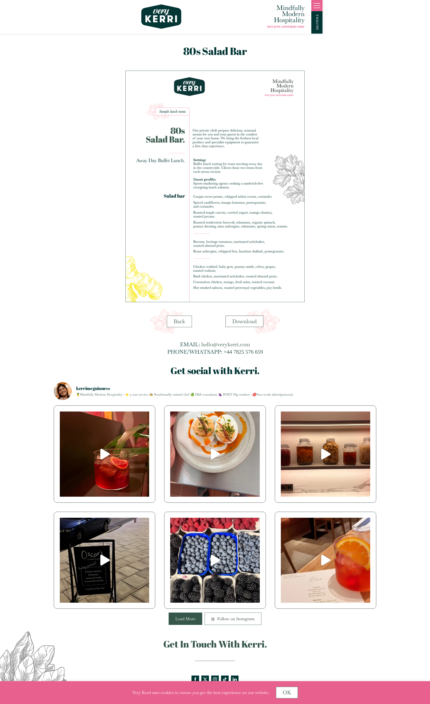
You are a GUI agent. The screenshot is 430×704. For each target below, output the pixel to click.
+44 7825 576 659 (243, 352)
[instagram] (215, 679)
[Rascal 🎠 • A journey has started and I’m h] (215, 454)
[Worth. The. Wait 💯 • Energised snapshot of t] (215, 560)
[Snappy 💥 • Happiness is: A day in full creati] (104, 560)
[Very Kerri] (161, 7)
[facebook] (195, 679)
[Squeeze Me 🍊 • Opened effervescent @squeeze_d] (104, 454)
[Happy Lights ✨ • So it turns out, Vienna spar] (325, 454)
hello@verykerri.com (225, 344)
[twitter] (205, 679)
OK (287, 692)
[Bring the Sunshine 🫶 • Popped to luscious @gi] (325, 560)
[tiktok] (225, 679)
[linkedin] (235, 679)
